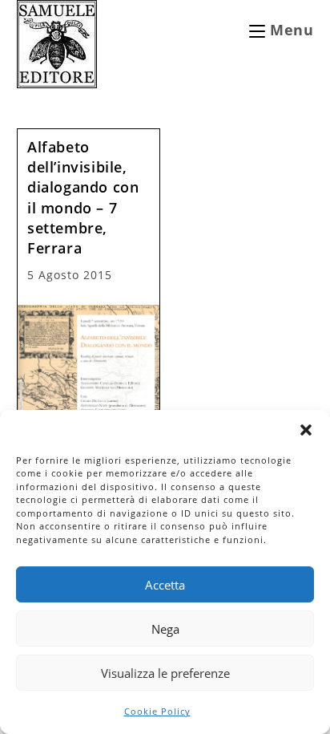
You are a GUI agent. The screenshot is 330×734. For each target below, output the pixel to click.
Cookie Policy (157, 711)
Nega (165, 629)
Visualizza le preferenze (165, 673)
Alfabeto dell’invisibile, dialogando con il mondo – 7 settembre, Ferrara (83, 197)
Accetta (165, 585)
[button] (306, 430)
